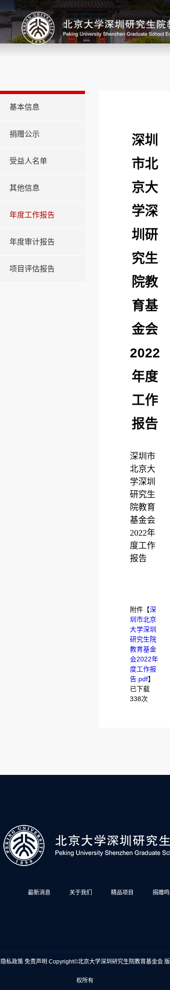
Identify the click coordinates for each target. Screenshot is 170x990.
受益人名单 (28, 161)
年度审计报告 (32, 242)
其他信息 (24, 188)
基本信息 (24, 107)
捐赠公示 (24, 134)
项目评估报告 (32, 269)
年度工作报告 (32, 215)
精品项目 (122, 892)
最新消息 (39, 892)
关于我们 (80, 892)
